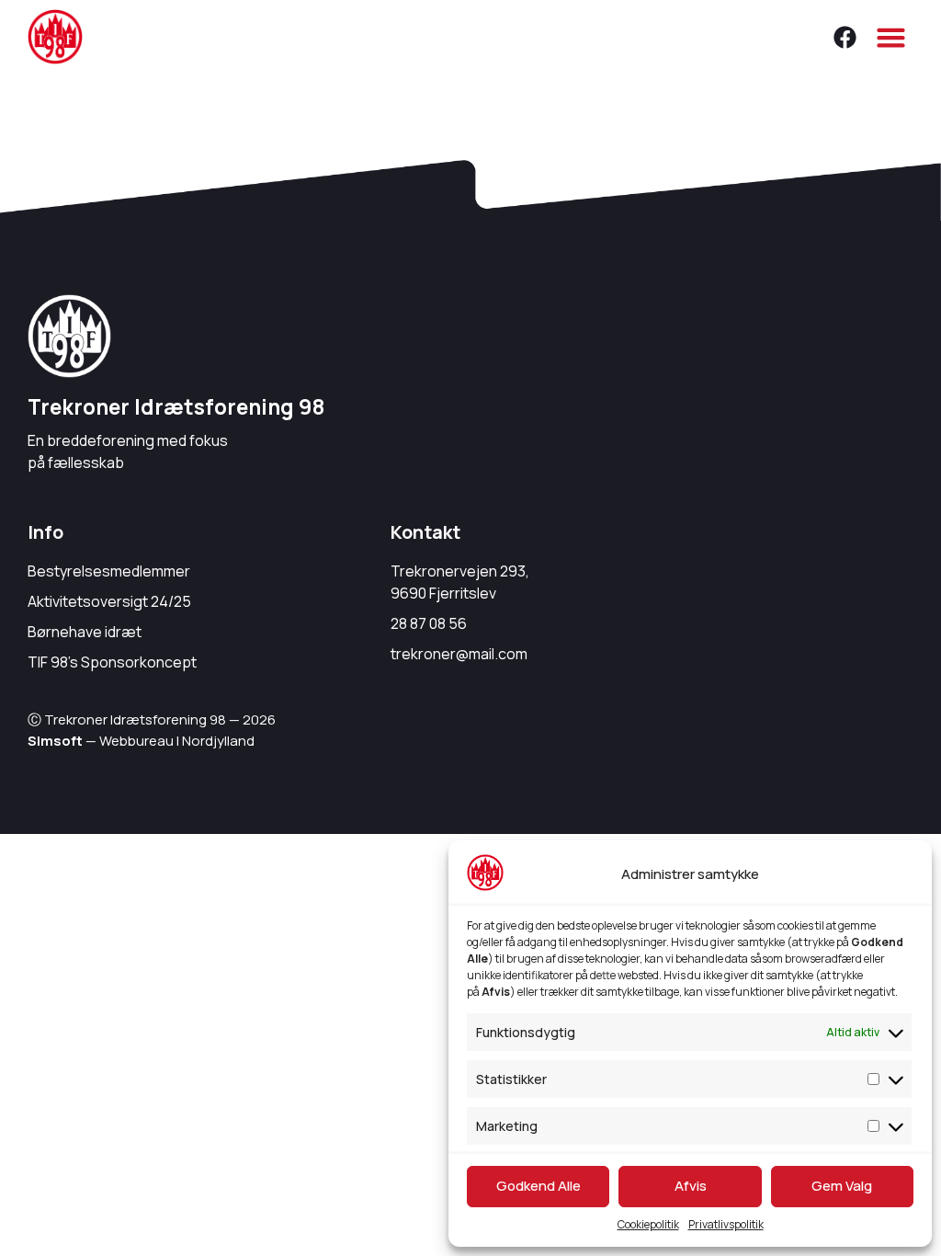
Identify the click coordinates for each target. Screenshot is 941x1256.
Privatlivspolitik (726, 1224)
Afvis (691, 1185)
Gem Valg (841, 1185)
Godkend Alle (538, 1185)
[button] (891, 37)
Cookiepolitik (648, 1224)
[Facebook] (845, 37)
